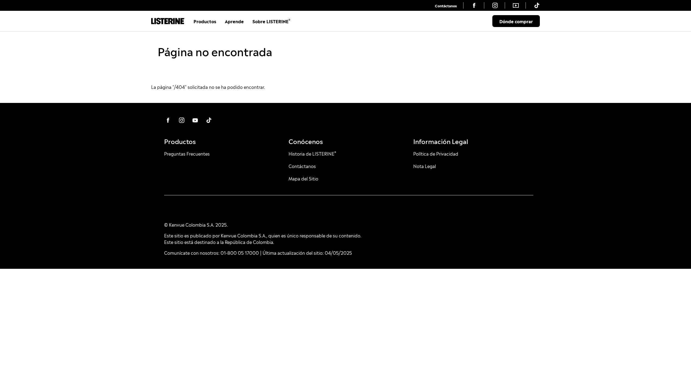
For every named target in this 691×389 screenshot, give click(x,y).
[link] (446, 5)
